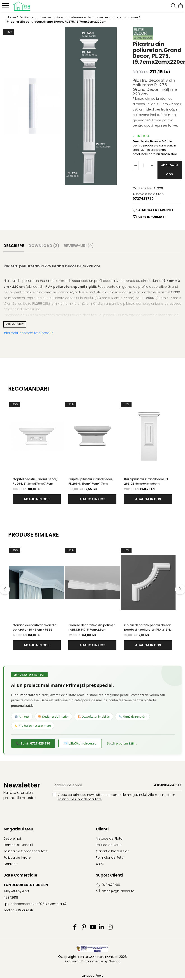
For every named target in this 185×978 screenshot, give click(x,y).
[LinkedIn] (101, 927)
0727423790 (110, 885)
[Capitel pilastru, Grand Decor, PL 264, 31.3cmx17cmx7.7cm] (36, 436)
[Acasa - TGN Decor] (31, 6)
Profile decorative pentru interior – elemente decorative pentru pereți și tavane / (80, 17)
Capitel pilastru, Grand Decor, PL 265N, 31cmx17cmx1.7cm (90, 481)
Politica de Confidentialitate (80, 799)
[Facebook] (75, 927)
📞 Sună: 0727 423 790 (33, 743)
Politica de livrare (17, 857)
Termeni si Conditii (18, 845)
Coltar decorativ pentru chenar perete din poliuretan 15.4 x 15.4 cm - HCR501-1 (147, 627)
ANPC (100, 864)
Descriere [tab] (13, 245)
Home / (13, 17)
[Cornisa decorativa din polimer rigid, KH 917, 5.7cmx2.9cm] (92, 582)
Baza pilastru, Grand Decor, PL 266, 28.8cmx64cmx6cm (146, 481)
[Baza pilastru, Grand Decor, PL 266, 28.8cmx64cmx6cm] (148, 436)
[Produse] (6, 6)
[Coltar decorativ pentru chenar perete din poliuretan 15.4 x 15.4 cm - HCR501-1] (148, 582)
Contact (10, 864)
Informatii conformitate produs (28, 333)
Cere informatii (152, 216)
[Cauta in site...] (173, 6)
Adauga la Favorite (156, 210)
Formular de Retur (110, 857)
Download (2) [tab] (43, 245)
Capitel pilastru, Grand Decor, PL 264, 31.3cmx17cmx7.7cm (35, 481)
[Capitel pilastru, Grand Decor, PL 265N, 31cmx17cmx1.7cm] (92, 436)
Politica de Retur (109, 845)
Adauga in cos (169, 170)
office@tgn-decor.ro (117, 891)
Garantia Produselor (112, 851)
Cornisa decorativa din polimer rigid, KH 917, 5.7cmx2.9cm (91, 627)
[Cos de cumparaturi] (180, 6)
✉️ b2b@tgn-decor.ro (80, 743)
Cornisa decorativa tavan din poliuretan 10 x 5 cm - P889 (34, 627)
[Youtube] (93, 927)
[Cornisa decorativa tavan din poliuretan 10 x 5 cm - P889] (36, 582)
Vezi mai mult (14, 324)
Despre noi (12, 838)
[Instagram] (110, 927)
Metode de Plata (109, 838)
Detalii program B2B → (122, 743)
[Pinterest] (84, 927)
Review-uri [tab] (79, 245)
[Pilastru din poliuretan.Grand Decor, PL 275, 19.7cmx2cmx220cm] (32, 106)
